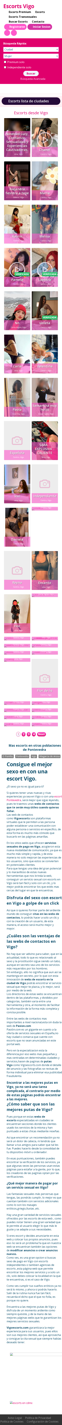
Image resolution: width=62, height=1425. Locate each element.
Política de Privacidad (38, 1418)
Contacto (38, 21)
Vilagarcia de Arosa (49, 756)
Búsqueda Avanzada (32, 79)
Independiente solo (19, 67)
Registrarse (17, 27)
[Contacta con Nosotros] (14, 33)
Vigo (34, 756)
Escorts (40, 12)
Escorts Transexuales (23, 17)
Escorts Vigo (18, 6)
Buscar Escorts (18, 21)
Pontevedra (22, 756)
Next (41, 734)
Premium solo (15, 62)
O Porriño (7, 756)
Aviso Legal (15, 1418)
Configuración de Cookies (43, 1421)
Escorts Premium (20, 12)
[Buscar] (7, 33)
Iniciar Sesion (41, 27)
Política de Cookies (11, 1421)
